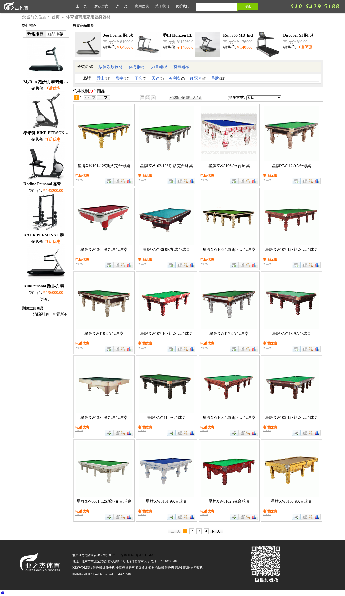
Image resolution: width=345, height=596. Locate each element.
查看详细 (123, 181)
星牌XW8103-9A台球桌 (291, 501)
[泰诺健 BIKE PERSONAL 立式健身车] (46, 128)
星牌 (218, 78)
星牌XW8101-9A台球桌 (166, 501)
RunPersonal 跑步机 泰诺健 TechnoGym (58, 286)
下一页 (103, 97)
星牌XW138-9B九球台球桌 (104, 417)
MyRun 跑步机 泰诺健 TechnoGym (54, 82)
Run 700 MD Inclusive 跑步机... (250, 35)
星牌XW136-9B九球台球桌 (166, 249)
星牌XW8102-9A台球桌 (229, 501)
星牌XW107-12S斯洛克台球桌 (291, 249)
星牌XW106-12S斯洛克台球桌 (229, 249)
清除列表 (41, 314)
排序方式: (236, 97)
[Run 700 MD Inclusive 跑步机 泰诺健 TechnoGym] (207, 55)
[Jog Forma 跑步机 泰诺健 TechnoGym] (88, 55)
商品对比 (129, 181)
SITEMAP (148, 555)
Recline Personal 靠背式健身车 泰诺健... (58, 184)
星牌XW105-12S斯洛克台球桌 (291, 417)
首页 (56, 17)
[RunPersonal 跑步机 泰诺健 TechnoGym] (46, 281)
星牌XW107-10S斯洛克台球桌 (166, 333)
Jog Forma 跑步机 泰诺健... (127, 35)
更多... (45, 299)
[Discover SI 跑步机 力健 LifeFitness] (268, 55)
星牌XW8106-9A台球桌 (229, 166)
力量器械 (159, 67)
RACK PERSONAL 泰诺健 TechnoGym (58, 235)
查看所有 (60, 314)
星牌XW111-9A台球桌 (166, 417)
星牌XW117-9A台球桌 (229, 333)
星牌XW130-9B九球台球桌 (104, 249)
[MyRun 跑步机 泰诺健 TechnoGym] (46, 77)
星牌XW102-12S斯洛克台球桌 (166, 166)
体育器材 (137, 67)
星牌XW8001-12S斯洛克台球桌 (104, 501)
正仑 (140, 78)
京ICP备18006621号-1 (127, 555)
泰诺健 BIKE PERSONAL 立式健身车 (57, 133)
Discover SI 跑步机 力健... (305, 35)
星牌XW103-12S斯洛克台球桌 (229, 417)
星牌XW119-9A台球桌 (104, 333)
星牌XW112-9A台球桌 (291, 166)
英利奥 (177, 78)
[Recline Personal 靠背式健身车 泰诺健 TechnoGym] (46, 179)
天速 (158, 78)
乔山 (103, 78)
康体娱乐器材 (110, 67)
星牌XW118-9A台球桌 (291, 333)
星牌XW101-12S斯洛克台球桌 (104, 166)
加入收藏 (116, 181)
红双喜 (198, 78)
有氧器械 (181, 67)
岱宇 (122, 78)
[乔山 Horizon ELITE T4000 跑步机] (148, 55)
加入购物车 (109, 181)
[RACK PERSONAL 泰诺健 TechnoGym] (46, 230)
